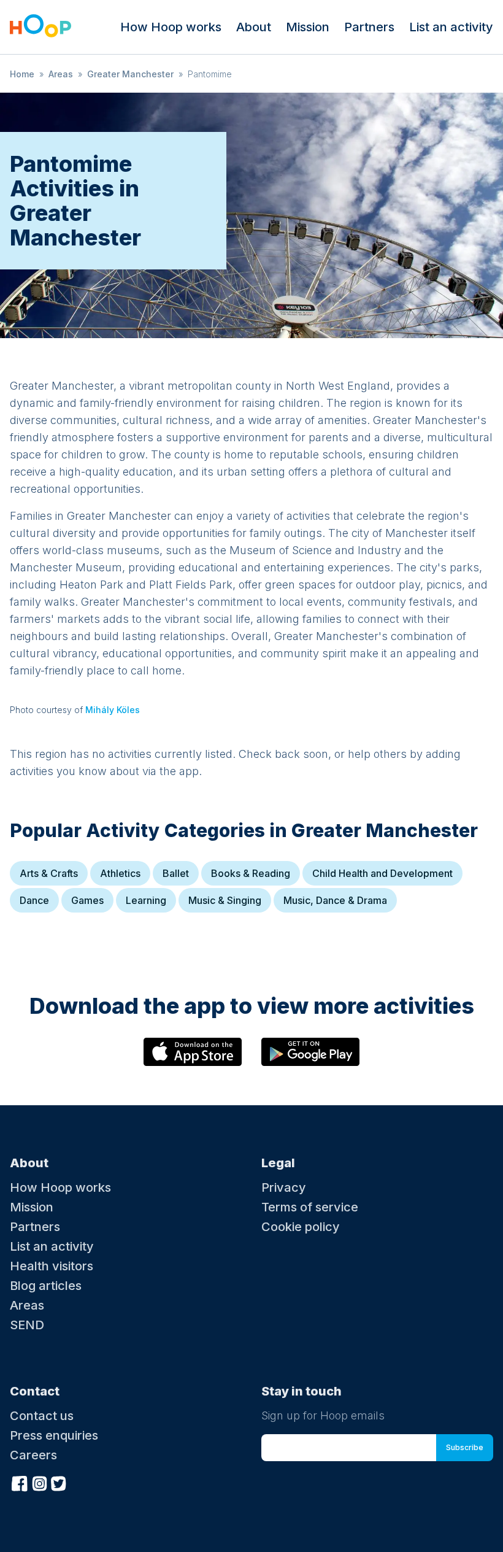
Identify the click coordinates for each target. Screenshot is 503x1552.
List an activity (451, 27)
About (253, 27)
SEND (27, 1325)
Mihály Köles (112, 710)
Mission (307, 27)
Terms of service (309, 1207)
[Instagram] (39, 1482)
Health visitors (51, 1266)
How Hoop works (170, 27)
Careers (33, 1455)
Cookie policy (300, 1226)
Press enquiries (54, 1435)
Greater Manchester (130, 74)
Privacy (283, 1187)
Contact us (42, 1415)
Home (22, 74)
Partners (369, 27)
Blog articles (46, 1285)
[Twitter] (59, 1482)
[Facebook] (19, 1482)
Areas (60, 74)
